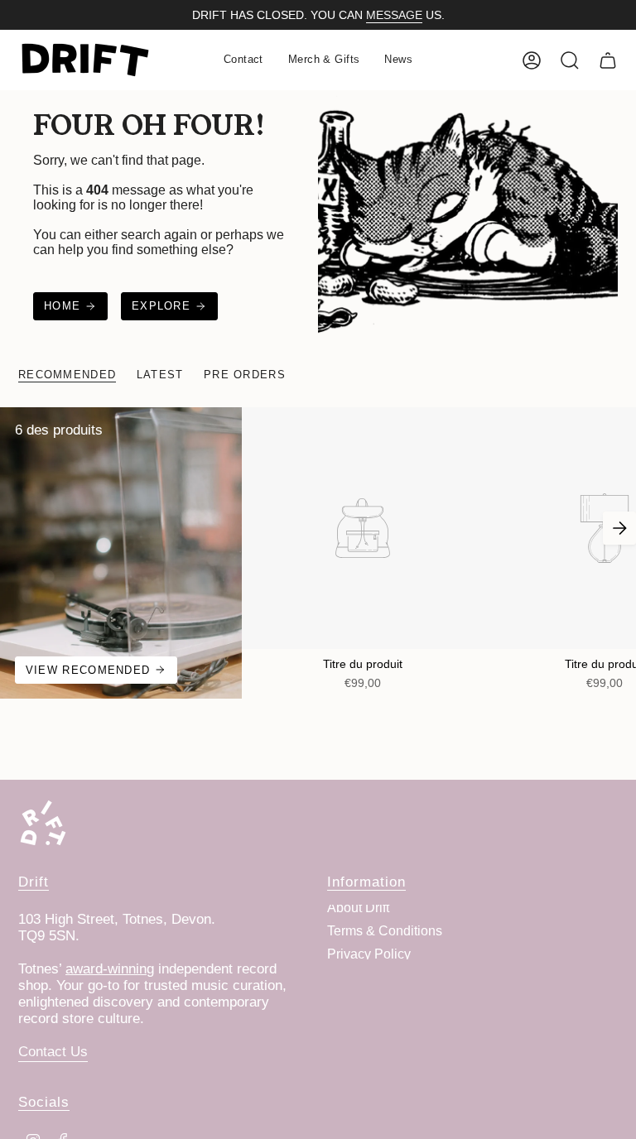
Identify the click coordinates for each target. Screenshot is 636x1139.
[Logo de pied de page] (43, 823)
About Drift (358, 908)
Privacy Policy (369, 954)
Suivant (619, 528)
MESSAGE (394, 15)
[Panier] (608, 60)
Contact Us (53, 1052)
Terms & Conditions (384, 931)
